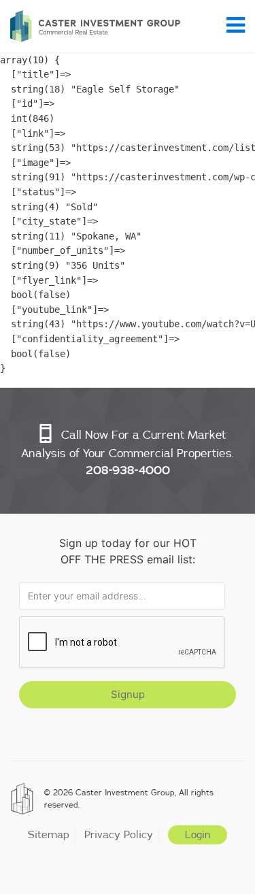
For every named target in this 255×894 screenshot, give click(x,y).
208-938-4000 (128, 470)
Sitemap (48, 834)
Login (197, 835)
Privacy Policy (118, 834)
